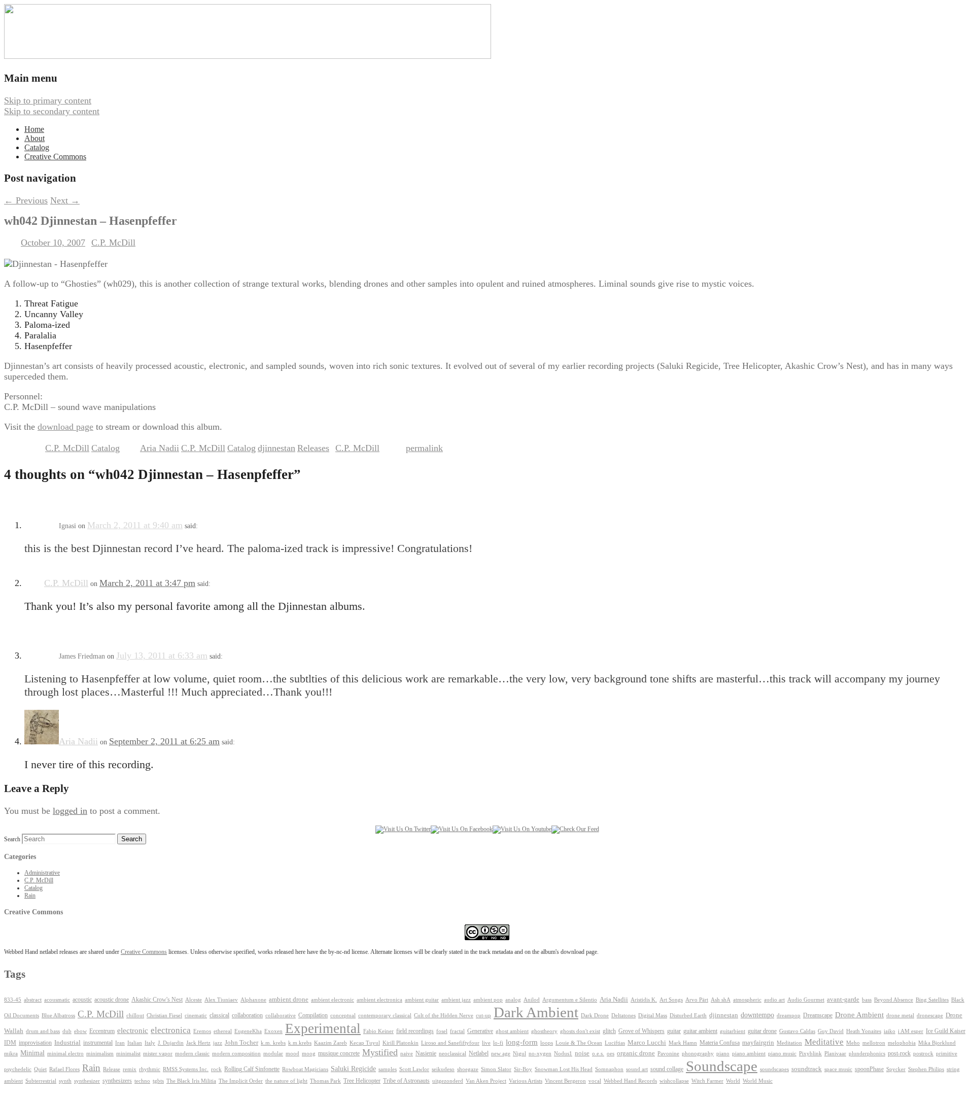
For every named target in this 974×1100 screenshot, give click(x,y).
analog (513, 1000)
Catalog (36, 147)
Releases (313, 448)
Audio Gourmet (805, 999)
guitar (674, 1031)
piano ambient (749, 1053)
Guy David (831, 1031)
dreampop (789, 1015)
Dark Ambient (536, 1012)
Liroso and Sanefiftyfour (450, 1043)
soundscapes (774, 1069)
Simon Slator (496, 1069)
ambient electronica (379, 999)
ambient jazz (456, 1000)
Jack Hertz (198, 1043)
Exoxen (273, 1031)
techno (142, 1081)
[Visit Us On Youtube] (522, 829)
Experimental (323, 1028)
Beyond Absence (893, 999)
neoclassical (452, 1053)
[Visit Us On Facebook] (462, 829)
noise (582, 1053)
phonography (698, 1053)
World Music (758, 1081)
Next (65, 200)
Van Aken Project (486, 1081)
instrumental (98, 1042)
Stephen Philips (926, 1069)
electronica (171, 1030)
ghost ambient (512, 1031)
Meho (853, 1043)
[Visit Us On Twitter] (403, 829)
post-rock (899, 1053)
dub (67, 1031)
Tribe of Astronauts (406, 1080)
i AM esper (910, 1031)
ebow (80, 1031)
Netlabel (479, 1053)
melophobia (902, 1043)
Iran (120, 1043)
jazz (217, 1043)
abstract (33, 999)
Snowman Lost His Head (564, 1069)
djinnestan (276, 448)
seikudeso (443, 1069)
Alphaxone (253, 1000)
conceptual (343, 1015)
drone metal (900, 1015)
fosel (441, 1031)
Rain (30, 895)
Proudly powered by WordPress (62, 1090)
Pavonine (668, 1053)
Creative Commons (55, 156)
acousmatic (57, 1000)
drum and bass (43, 1031)
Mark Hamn (683, 1043)
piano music (782, 1053)
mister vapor (157, 1053)
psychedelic (17, 1069)
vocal (594, 1081)
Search (12, 839)
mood (292, 1053)
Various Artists (525, 1081)
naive (406, 1053)
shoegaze (467, 1069)
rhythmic (149, 1069)
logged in (70, 811)
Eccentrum (102, 1031)
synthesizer (87, 1081)
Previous (26, 200)
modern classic (192, 1053)
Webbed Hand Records (630, 1081)
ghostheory (544, 1031)
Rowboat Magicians (305, 1069)
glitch (609, 1031)
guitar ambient (700, 1031)
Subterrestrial (40, 1081)
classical (219, 1015)
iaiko (889, 1031)
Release (111, 1069)
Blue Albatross (58, 1015)
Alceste (193, 1000)
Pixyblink (810, 1053)
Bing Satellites (932, 1000)
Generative (480, 1031)
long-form (522, 1042)
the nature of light (286, 1081)
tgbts (158, 1081)
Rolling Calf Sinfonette (252, 1069)
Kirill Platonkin (400, 1043)
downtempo (757, 1015)
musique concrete (339, 1053)
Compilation (313, 1015)
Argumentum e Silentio (569, 1000)
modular (273, 1053)
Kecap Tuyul (365, 1043)
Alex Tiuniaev (221, 1000)
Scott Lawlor (414, 1069)
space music (838, 1069)
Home (34, 129)
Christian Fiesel (164, 1015)
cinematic (196, 1015)
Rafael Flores (64, 1069)
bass (867, 1000)
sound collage (666, 1069)
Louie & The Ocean (578, 1043)
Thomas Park (325, 1081)
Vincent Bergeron (565, 1081)
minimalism (100, 1053)
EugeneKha (248, 1031)
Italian (134, 1043)
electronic (132, 1030)
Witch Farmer (707, 1081)
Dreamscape (817, 1015)
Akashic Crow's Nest (157, 999)
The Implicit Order (241, 1081)
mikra (11, 1053)
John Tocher (241, 1042)
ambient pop (488, 1000)
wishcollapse (674, 1081)
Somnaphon (609, 1069)
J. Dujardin (171, 1043)
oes (610, 1053)
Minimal (32, 1053)
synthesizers (117, 1080)
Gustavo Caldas (797, 1031)
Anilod (532, 1000)
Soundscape (721, 1066)
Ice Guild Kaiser (945, 1031)
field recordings (415, 1031)
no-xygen (540, 1053)
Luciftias (615, 1043)
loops (546, 1043)
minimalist (128, 1053)
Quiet (40, 1069)
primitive (946, 1053)
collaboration (247, 1015)
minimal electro (65, 1053)
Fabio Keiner (378, 1031)
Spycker (896, 1069)
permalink (424, 448)
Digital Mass (652, 1015)
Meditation (789, 1043)
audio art (774, 1000)
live (486, 1043)
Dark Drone (595, 1015)
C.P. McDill (113, 242)
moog (309, 1053)
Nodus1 (563, 1053)
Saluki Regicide (353, 1069)
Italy (150, 1043)
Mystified (380, 1052)
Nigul (519, 1053)
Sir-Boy (523, 1069)
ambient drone (288, 999)
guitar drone (762, 1031)
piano (722, 1053)
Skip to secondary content (51, 111)
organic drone (636, 1053)
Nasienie (425, 1053)
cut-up (483, 1015)
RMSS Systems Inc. (185, 1069)
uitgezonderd (447, 1081)
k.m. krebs (273, 1043)
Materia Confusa (720, 1043)
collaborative (280, 1015)
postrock (923, 1053)
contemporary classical (384, 1015)
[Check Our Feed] (575, 829)
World (733, 1081)
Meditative (824, 1042)
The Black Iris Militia (191, 1081)
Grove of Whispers (641, 1031)
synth (65, 1081)
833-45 (12, 1000)
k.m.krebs (299, 1043)
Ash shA (720, 999)
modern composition (236, 1053)
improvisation (35, 1042)
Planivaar (835, 1053)
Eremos (202, 1031)
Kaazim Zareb (330, 1043)
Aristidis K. (644, 1000)
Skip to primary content (47, 100)
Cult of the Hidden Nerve (443, 1015)
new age (500, 1053)
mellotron (873, 1043)
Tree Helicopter (361, 1081)
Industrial (67, 1042)
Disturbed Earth (688, 1015)
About (34, 138)
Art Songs (671, 1000)
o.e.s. (598, 1053)
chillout (135, 1015)
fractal (457, 1031)
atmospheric (747, 999)
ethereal (223, 1031)
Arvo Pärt (696, 1000)
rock (216, 1069)
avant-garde (843, 999)
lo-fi (498, 1043)
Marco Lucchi (647, 1042)
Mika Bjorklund (937, 1043)
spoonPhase (869, 1069)
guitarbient (732, 1031)
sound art (637, 1069)
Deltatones (623, 1015)
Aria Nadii (159, 448)
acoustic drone (111, 999)
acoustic (82, 999)
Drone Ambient (859, 1015)
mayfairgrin (758, 1042)
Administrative (42, 872)
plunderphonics (867, 1053)
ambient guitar (422, 1000)
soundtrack (806, 1069)
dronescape (930, 1015)
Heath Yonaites (863, 1031)
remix (129, 1069)
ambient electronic (332, 1000)
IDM (10, 1042)
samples (387, 1069)
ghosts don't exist (580, 1031)
